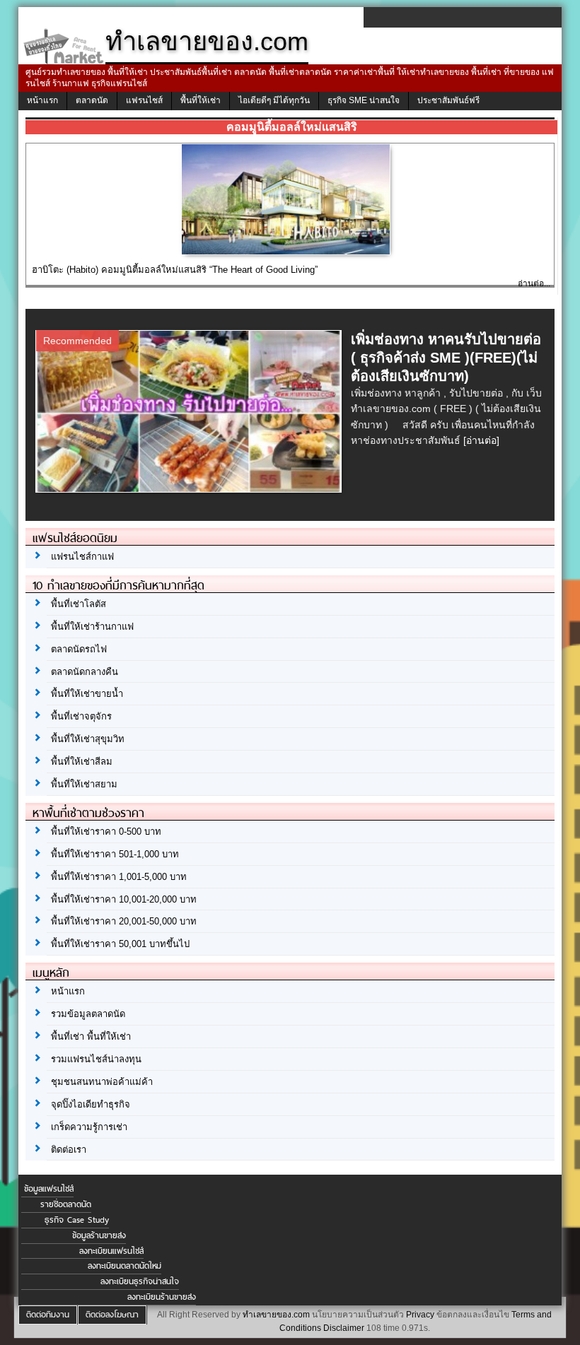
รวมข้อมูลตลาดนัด (88, 1014)
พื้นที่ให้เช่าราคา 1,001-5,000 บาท (119, 876)
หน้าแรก (42, 100)
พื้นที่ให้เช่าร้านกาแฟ (92, 626)
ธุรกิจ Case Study (77, 1220)
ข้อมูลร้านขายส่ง (99, 1235)
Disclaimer (343, 1328)
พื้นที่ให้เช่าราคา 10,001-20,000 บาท (124, 899)
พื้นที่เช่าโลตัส (78, 604)
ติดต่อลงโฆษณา (112, 1315)
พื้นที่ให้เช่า (200, 100)
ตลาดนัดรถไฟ (79, 649)
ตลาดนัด (92, 100)
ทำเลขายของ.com (276, 1315)
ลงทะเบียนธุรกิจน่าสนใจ (139, 1281)
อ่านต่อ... (534, 283)
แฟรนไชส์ (144, 100)
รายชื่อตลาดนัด (65, 1204)
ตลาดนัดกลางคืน (84, 671)
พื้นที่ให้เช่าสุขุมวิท (87, 739)
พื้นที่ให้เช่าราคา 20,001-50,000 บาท (124, 921)
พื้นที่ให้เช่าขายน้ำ (87, 693)
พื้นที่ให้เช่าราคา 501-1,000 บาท (115, 854)
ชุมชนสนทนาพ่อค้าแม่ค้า (102, 1081)
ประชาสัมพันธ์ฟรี (448, 100)
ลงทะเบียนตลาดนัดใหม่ (124, 1266)
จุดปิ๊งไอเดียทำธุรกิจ (90, 1104)
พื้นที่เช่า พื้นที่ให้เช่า (91, 1036)
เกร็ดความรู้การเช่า (89, 1127)
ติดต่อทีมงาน (47, 1315)
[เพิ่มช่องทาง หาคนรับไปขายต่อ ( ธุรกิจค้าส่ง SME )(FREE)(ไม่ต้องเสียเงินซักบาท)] (190, 488)
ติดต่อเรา (68, 1149)
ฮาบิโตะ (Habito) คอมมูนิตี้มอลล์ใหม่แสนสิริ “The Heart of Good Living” (175, 269)
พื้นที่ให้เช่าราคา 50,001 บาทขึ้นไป (120, 944)
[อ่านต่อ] (481, 440)
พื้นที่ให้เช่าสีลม (81, 761)
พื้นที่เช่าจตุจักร (81, 716)
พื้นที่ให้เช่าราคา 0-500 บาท (106, 831)
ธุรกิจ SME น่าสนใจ (363, 100)
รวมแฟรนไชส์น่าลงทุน (96, 1059)
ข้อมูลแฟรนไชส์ (49, 1189)
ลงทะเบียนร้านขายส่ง (161, 1297)
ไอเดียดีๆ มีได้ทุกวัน (274, 100)
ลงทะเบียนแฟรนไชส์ (111, 1251)
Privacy (420, 1315)
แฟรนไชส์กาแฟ (82, 556)
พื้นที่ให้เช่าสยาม (84, 784)
